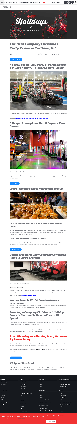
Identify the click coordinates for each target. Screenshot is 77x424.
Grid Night (23, 386)
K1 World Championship (26, 393)
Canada (3, 393)
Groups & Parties (31, 7)
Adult (41, 381)
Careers (61, 406)
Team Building (43, 408)
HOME (2, 2)
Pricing (25, 7)
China (2, 404)
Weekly (22, 406)
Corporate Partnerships (65, 404)
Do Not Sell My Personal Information (56, 415)
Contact (61, 411)
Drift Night (23, 384)
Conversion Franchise (65, 384)
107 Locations (8, 2)
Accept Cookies (51, 421)
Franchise (62, 381)
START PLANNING (16, 59)
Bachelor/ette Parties (45, 399)
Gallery (47, 7)
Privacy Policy (21, 418)
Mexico (3, 395)
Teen (41, 384)
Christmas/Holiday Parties (46, 410)
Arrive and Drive (24, 381)
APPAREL (58, 2)
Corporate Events (35, 2)
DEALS (53, 2)
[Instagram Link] (67, 2)
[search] (75, 2)
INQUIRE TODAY (16, 249)
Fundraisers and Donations (66, 402)
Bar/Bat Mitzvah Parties (45, 402)
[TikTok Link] (72, 2)
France (2, 397)
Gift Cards (3, 384)
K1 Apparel (62, 399)
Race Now (15, 2)
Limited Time (24, 411)
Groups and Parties (24, 2)
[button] (75, 418)
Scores (22, 400)
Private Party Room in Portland (28, 295)
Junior (41, 386)
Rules (22, 397)
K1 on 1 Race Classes (25, 391)
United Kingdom (5, 402)
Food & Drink (53, 7)
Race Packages (4, 381)
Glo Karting (23, 388)
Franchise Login (63, 386)
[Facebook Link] (65, 2)
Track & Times (40, 7)
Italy (2, 399)
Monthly (23, 408)
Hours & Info (18, 7)
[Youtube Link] (70, 2)
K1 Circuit (62, 397)
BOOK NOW (15, 183)
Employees (62, 408)
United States (4, 390)
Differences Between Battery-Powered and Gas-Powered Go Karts (31, 118)
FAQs (22, 395)
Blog (61, 393)
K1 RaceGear (63, 395)
